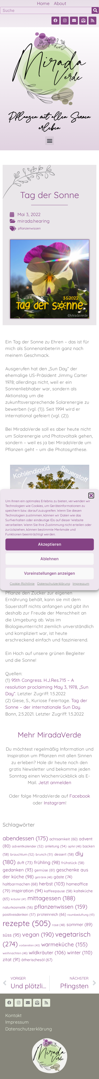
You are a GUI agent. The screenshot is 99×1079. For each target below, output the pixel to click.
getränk (43, 877)
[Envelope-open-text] (83, 21)
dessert (64, 854)
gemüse (44, 870)
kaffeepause (58, 891)
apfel (74, 846)
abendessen (25, 838)
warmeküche (64, 944)
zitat (11, 959)
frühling (47, 862)
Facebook (79, 796)
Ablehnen (49, 558)
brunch (44, 854)
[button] (91, 495)
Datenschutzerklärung (53, 583)
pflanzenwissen (29, 228)
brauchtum (22, 854)
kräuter (18, 899)
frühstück (72, 863)
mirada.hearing (33, 221)
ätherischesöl (36, 959)
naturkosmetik (18, 907)
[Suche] (95, 10)
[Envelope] (74, 21)
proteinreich (51, 914)
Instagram (54, 802)
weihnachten (15, 953)
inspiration (27, 890)
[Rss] (92, 21)
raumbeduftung (81, 915)
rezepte (27, 923)
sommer (79, 924)
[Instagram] (65, 21)
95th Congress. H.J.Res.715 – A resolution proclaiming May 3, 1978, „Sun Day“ (46, 686)
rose (58, 925)
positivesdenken (19, 914)
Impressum (81, 583)
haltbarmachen (20, 883)
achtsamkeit (63, 839)
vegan (38, 934)
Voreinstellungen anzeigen (49, 573)
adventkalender (28, 846)
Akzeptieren (49, 544)
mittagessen (51, 898)
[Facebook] (55, 21)
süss (12, 935)
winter (79, 952)
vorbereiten (29, 945)
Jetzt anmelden (54, 782)
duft (25, 862)
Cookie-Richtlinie (22, 583)
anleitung (56, 846)
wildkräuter (47, 952)
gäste (63, 876)
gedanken (18, 869)
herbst (52, 883)
